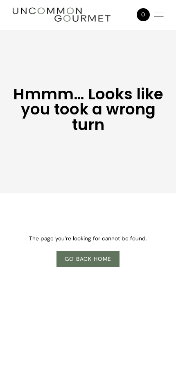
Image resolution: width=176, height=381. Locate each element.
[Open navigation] (159, 14)
